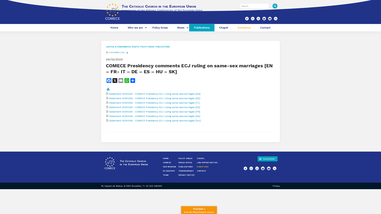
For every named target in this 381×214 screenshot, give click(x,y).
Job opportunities (207, 163)
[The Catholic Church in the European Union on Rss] (275, 18)
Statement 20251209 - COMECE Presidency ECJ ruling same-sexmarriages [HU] (155, 120)
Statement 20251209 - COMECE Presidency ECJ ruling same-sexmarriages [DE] (154, 98)
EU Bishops (169, 171)
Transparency (186, 171)
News (180, 27)
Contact (265, 27)
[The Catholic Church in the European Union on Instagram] (258, 18)
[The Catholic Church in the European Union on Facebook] (247, 18)
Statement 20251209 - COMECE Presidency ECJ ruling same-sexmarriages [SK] (154, 116)
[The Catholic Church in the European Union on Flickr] (264, 18)
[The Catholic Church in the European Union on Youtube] (270, 18)
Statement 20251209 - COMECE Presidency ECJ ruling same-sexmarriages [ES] (154, 107)
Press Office (185, 163)
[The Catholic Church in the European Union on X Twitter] (252, 18)
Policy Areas (160, 27)
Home (114, 27)
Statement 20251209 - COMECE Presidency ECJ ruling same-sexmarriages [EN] (154, 93)
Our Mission (169, 167)
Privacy (276, 186)
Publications (202, 27)
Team (166, 175)
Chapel (223, 27)
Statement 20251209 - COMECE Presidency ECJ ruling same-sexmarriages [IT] (154, 102)
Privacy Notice (186, 175)
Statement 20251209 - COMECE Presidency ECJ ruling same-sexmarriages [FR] (154, 111)
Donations (244, 27)
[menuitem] (114, 27)
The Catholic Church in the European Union (159, 6)
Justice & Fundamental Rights (122, 47)
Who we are (135, 27)
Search (275, 6)
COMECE (167, 163)
